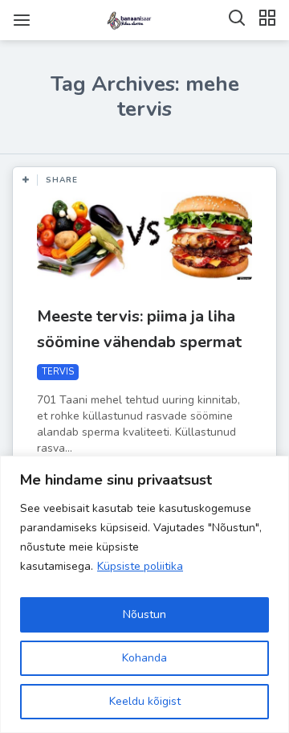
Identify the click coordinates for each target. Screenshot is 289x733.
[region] (144, 594)
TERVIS (58, 372)
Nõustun (144, 614)
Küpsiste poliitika (140, 566)
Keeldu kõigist (145, 701)
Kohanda (144, 657)
